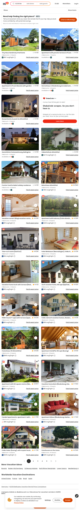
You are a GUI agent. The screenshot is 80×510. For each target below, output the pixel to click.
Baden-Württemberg (15, 468)
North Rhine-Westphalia (47, 468)
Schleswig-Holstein (31, 468)
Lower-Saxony (62, 468)
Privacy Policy (19, 503)
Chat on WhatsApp (68, 20)
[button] (57, 3)
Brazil (25, 479)
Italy (20, 479)
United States (6, 479)
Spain (30, 479)
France (14, 479)
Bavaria (4, 468)
